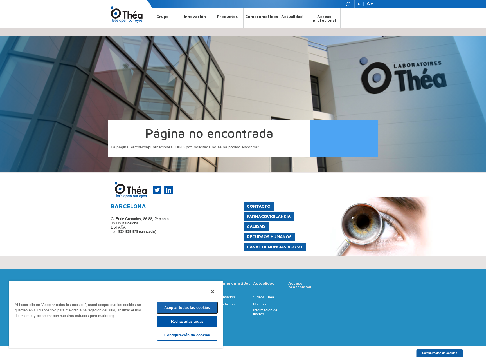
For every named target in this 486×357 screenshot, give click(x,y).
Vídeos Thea (263, 297)
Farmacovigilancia (269, 216)
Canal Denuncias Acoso (274, 246)
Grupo (162, 16)
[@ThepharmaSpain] (156, 189)
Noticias (259, 304)
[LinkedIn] (167, 189)
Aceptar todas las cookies (187, 307)
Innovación (195, 16)
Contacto (259, 206)
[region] (116, 314)
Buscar (348, 4)
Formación (226, 297)
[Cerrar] (212, 291)
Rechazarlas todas (187, 321)
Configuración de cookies (439, 352)
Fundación (226, 304)
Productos (227, 16)
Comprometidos (260, 16)
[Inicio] (127, 14)
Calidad (256, 226)
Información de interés (265, 312)
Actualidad (292, 16)
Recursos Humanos (269, 236)
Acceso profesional (324, 18)
